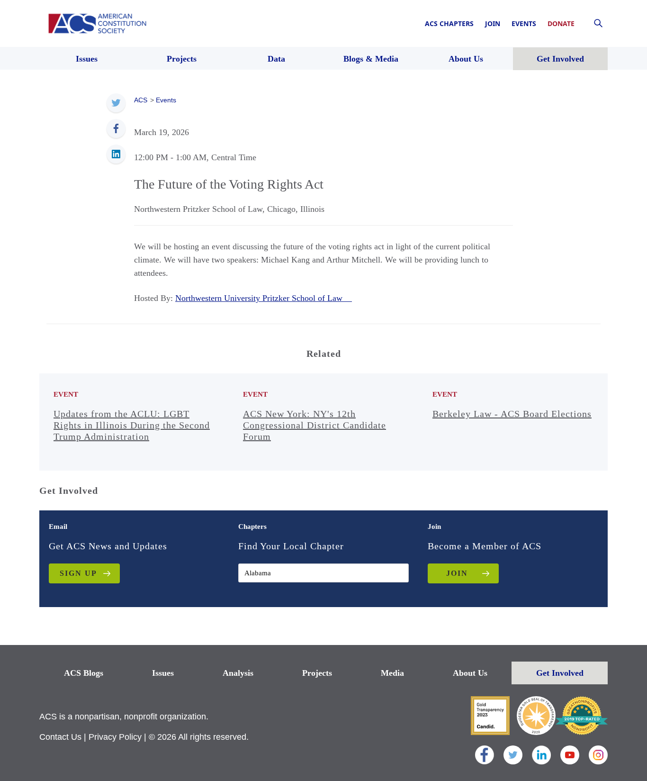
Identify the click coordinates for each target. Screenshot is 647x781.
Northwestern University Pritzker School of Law (263, 298)
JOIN (457, 573)
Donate (561, 23)
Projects (317, 673)
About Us (470, 673)
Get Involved (560, 673)
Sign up (78, 573)
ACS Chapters (449, 23)
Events (524, 23)
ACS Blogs (83, 673)
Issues (163, 673)
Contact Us (60, 737)
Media (392, 673)
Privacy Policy (115, 737)
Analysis (238, 673)
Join (492, 23)
